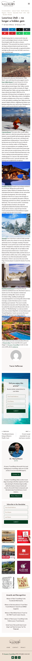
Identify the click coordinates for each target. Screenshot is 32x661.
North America (25, 11)
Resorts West (6, 343)
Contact (15, 647)
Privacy (23, 647)
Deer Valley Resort (7, 82)
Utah (28, 13)
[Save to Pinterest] (12, 33)
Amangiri (4, 238)
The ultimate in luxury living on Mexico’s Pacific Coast (8, 435)
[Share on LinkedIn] (12, 29)
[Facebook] (12, 657)
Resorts (10, 13)
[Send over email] (19, 33)
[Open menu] (29, 3)
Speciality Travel (17, 13)
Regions (4, 13)
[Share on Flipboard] (5, 33)
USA (24, 13)
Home (8, 647)
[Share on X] (19, 29)
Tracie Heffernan (9, 25)
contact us (15, 347)
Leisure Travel (16, 11)
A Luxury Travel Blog (13, 345)
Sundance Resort (7, 186)
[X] (16, 657)
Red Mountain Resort (8, 288)
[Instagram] (19, 657)
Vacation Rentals (7, 14)
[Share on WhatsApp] (27, 33)
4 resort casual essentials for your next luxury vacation (24, 435)
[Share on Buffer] (27, 29)
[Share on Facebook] (5, 29)
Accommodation (6, 11)
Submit (16, 411)
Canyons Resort (6, 132)
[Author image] (2, 24)
